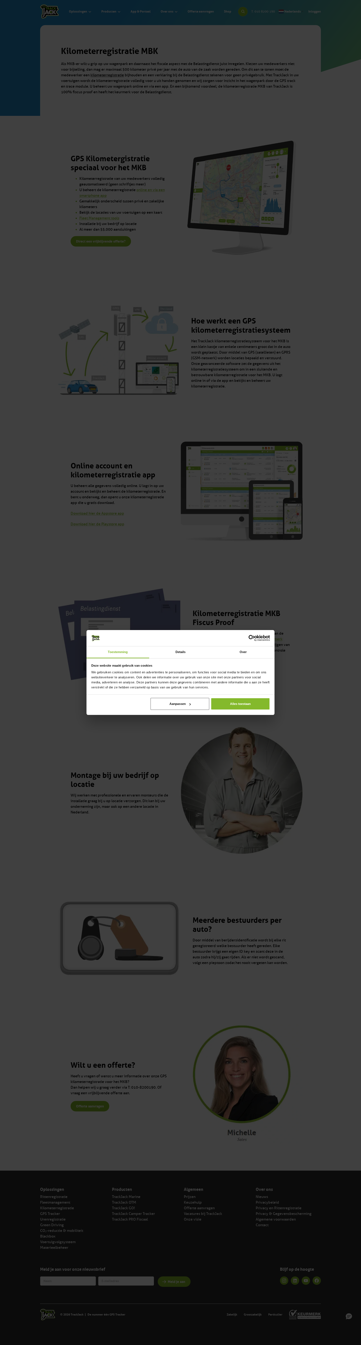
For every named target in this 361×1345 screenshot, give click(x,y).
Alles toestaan (240, 704)
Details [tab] (180, 652)
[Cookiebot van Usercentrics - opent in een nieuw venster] (251, 638)
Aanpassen (177, 704)
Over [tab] (243, 652)
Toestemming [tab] (118, 652)
